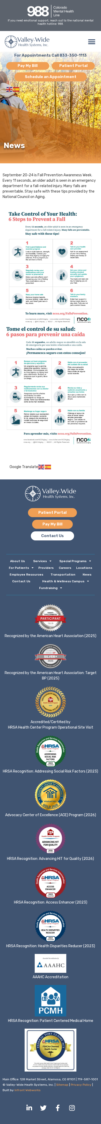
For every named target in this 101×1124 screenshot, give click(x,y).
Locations (84, 568)
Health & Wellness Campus (63, 581)
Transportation (63, 574)
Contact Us (21, 581)
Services (40, 561)
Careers (65, 568)
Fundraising (48, 588)
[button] (91, 42)
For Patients (19, 568)
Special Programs (72, 561)
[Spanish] (16, 89)
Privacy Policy (81, 1085)
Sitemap (62, 1085)
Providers (46, 568)
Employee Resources (26, 574)
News (87, 574)
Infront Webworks (28, 1090)
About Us (17, 561)
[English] (9, 89)
